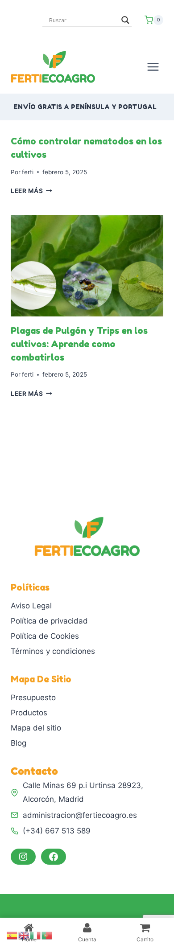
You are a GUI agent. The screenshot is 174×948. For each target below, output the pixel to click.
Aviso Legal (31, 605)
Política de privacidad (49, 620)
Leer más (31, 190)
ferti (27, 172)
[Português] (47, 935)
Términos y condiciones (53, 651)
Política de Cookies (45, 636)
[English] (24, 935)
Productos (29, 712)
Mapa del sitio (36, 727)
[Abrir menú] (152, 66)
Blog (18, 743)
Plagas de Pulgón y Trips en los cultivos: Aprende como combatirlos (79, 344)
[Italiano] (35, 935)
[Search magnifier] (125, 20)
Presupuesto (33, 697)
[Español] (12, 935)
